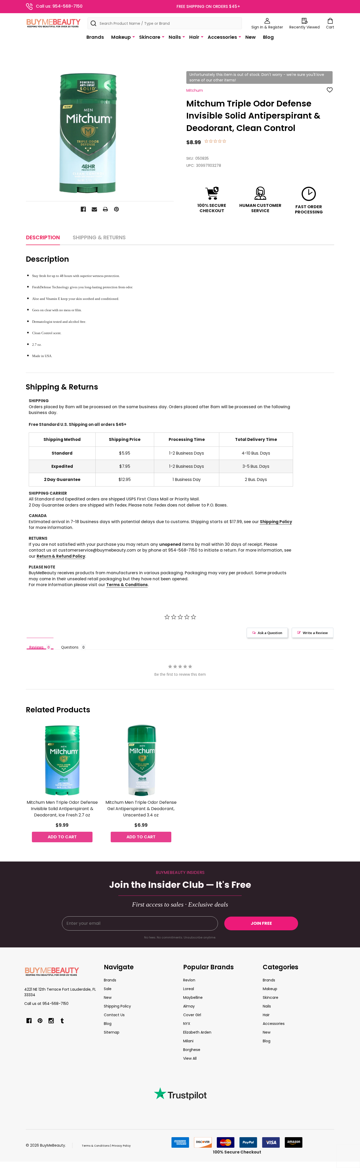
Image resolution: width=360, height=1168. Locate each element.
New (250, 37)
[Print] (105, 209)
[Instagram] (51, 1020)
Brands (95, 37)
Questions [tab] (70, 647)
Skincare (149, 37)
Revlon (189, 980)
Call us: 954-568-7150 (59, 6)
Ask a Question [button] (270, 632)
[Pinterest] (116, 209)
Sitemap (111, 1032)
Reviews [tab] (36, 647)
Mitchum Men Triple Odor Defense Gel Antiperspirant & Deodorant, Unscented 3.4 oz (141, 808)
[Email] (94, 209)
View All (190, 1058)
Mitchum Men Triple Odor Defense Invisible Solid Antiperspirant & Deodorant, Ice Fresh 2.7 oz (62, 808)
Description (43, 237)
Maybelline (193, 997)
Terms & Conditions (127, 584)
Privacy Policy (121, 1146)
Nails (175, 37)
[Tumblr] (62, 1020)
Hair (194, 37)
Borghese (191, 1049)
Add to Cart (62, 837)
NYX (186, 1023)
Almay (189, 1006)
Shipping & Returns (99, 237)
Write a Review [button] (315, 632)
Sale (107, 988)
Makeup (121, 37)
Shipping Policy (276, 521)
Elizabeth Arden (197, 1032)
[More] (133, 36)
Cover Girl (192, 1015)
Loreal (188, 988)
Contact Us (114, 1015)
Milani (188, 1041)
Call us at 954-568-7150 (46, 1003)
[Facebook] (83, 209)
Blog (268, 37)
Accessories (222, 37)
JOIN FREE (261, 923)
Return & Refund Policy (61, 556)
